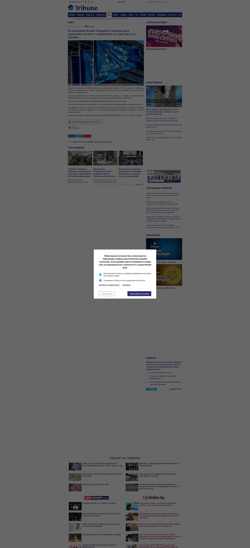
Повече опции (106, 294)
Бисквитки (126, 285)
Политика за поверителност (109, 285)
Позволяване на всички (139, 294)
